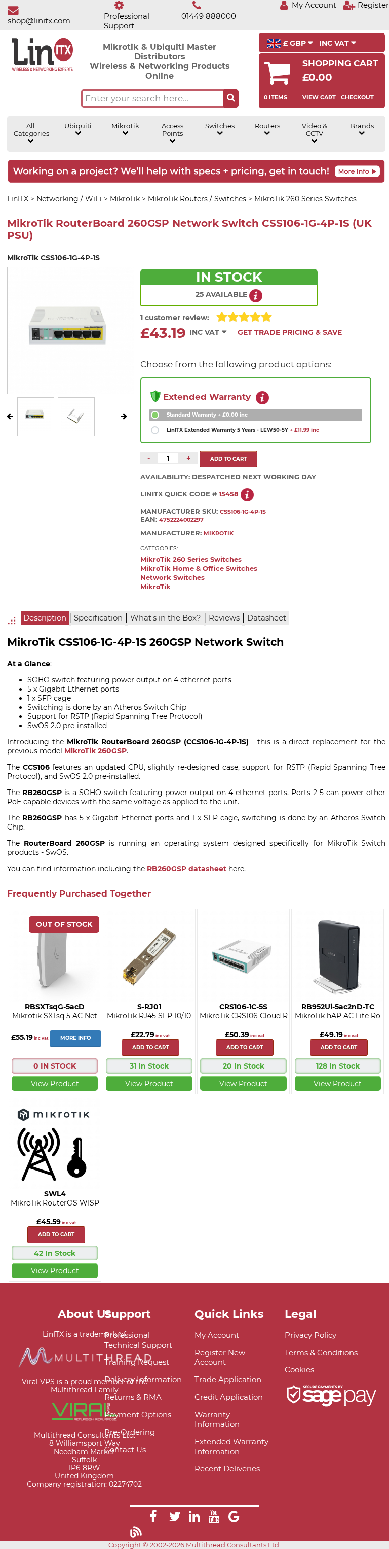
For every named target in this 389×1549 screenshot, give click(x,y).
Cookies (299, 1369)
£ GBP (294, 43)
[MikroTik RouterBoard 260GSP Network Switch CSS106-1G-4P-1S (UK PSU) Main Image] (35, 428)
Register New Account (219, 1357)
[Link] (153, 1518)
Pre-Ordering (129, 1432)
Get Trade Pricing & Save (290, 332)
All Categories (31, 129)
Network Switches (172, 577)
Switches (220, 126)
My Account (216, 1335)
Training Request (136, 1362)
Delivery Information (143, 1379)
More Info (75, 1038)
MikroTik (125, 126)
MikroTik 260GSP (95, 750)
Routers (267, 126)
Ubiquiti (78, 126)
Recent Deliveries (227, 1468)
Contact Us (125, 1449)
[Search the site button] (231, 98)
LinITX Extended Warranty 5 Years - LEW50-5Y (243, 430)
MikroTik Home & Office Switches (198, 568)
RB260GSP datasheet (186, 868)
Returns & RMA (133, 1397)
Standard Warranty (207, 414)
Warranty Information (217, 1419)
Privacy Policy (310, 1335)
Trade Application (227, 1379)
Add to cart (150, 1047)
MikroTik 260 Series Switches (191, 559)
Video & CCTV (314, 129)
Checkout (357, 97)
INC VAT (335, 43)
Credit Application (228, 1397)
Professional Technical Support (138, 1340)
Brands (362, 126)
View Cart (319, 97)
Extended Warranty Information (231, 1446)
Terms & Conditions (321, 1352)
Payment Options (137, 1414)
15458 (229, 494)
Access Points (172, 129)
